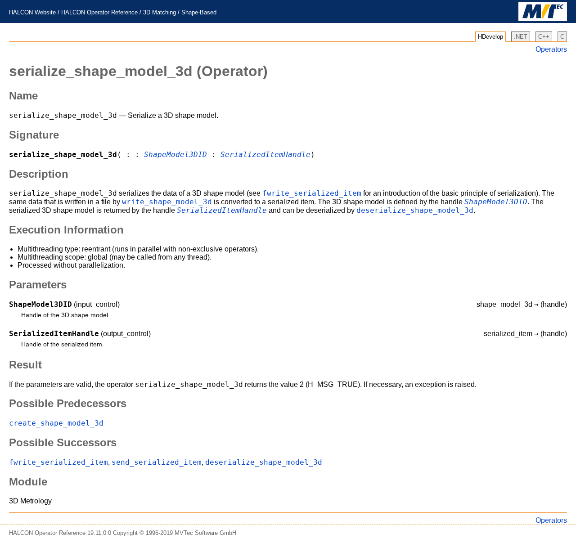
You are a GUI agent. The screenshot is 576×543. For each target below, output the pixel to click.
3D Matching (159, 12)
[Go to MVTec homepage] (542, 19)
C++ (543, 36)
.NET (520, 36)
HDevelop (490, 36)
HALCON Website (32, 12)
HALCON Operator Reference (99, 12)
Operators (551, 49)
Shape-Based (198, 12)
